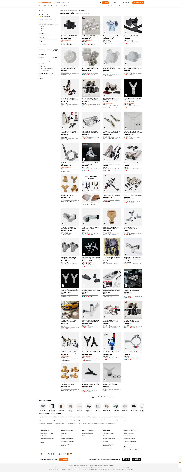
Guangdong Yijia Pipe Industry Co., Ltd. (132, 263)
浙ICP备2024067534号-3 (127, 469)
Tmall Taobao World (84, 465)
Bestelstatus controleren (129, 438)
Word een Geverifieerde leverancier (131, 441)
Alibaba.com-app (116, 459)
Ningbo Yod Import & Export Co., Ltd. (111, 233)
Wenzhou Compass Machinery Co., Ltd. (90, 233)
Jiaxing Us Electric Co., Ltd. (88, 43)
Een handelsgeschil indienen (109, 438)
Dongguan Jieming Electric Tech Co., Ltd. (133, 233)
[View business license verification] (104, 470)
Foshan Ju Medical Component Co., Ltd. (90, 264)
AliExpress (70, 465)
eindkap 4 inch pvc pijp (85, 423)
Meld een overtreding (107, 447)
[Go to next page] (113, 396)
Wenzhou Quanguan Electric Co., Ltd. (90, 295)
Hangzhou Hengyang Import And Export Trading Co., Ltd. (70, 200)
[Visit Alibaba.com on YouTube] (136, 449)
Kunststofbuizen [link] (82, 10)
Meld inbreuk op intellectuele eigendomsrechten (109, 444)
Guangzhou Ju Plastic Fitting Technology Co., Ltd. (133, 105)
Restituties (105, 441)
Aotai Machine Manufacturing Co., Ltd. (111, 200)
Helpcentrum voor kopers (108, 433)
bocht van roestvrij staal (105, 416)
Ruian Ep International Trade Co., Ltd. (111, 105)
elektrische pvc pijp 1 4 (60, 423)
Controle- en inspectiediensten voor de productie (70, 444)
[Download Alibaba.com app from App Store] (126, 459)
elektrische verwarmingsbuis (119, 416)
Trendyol (106, 465)
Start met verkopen (128, 435)
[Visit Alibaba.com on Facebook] (124, 449)
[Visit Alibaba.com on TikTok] (138, 449)
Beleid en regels (64, 447)
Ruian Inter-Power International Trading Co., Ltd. (70, 138)
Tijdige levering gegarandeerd (67, 438)
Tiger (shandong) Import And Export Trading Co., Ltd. (70, 43)
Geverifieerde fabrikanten (87, 433)
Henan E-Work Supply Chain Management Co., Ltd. (70, 169)
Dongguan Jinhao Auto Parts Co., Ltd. (132, 201)
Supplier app (96, 459)
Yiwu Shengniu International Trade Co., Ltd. (112, 168)
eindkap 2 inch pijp (72, 423)
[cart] (120, 2)
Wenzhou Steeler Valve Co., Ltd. (68, 233)
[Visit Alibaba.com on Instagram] (133, 449)
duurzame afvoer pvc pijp (46, 416)
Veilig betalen (64, 433)
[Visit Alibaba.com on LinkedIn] (127, 449)
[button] (100, 2)
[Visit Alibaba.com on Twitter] (130, 449)
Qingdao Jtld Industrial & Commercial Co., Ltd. (70, 104)
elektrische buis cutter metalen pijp (48, 420)
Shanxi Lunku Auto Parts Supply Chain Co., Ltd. (133, 296)
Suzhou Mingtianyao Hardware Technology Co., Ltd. (133, 168)
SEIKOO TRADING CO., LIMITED (110, 263)
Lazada (91, 465)
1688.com (76, 465)
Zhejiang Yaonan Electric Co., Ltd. (110, 41)
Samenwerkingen (127, 444)
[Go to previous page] (90, 396)
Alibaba (61, 10)
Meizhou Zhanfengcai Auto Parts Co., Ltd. (70, 327)
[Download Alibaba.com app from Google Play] (136, 459)
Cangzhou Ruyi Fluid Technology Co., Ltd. (91, 168)
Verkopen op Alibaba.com (129, 433)
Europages (111, 465)
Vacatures (43, 442)
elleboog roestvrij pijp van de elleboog (88, 416)
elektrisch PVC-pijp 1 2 (122, 420)
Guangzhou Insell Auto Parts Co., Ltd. (111, 295)
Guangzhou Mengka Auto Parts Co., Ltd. (90, 137)
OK (56, 50)
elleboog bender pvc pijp (72, 416)
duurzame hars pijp (59, 416)
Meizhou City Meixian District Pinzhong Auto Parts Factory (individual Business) (112, 137)
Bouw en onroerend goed (71, 10)
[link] (180, 458)
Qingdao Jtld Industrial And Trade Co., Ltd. (91, 104)
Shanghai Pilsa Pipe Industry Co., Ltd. (90, 73)
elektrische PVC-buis (110, 420)
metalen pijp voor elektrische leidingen (82, 420)
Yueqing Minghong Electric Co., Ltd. (131, 41)
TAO (102, 465)
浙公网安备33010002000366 (114, 469)
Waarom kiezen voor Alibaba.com (48, 433)
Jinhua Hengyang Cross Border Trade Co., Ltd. (133, 137)
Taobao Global (97, 465)
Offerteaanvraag (85, 435)
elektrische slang (98, 420)
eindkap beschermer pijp (99, 423)
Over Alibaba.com (45, 430)
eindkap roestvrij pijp (112, 423)
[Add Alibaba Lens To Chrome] (63, 459)
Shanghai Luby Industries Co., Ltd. (89, 326)
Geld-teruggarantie (65, 435)
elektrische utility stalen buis (65, 420)
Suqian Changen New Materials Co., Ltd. (69, 295)
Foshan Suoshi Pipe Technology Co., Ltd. (70, 73)
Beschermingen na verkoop (67, 441)
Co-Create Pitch (44, 435)
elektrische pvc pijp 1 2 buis (46, 423)
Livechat (105, 435)
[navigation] (48, 203)
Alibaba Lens (43, 459)
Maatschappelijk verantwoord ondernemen (47, 439)
